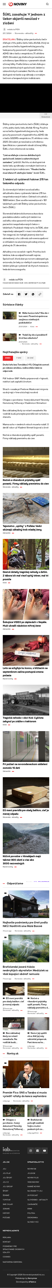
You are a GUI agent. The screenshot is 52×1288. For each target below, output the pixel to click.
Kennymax (32, 1278)
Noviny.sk (31, 1169)
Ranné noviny (33, 1187)
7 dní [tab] (18, 358)
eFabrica (32, 1282)
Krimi (29, 1209)
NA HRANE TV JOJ (34, 1191)
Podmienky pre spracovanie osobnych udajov (13, 1249)
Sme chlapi (8, 1204)
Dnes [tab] (8, 358)
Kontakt (7, 1242)
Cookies (6, 1257)
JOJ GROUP (8, 1187)
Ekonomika (32, 1218)
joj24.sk (31, 1173)
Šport (5, 1191)
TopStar (6, 1200)
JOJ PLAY (7, 1173)
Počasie (6, 1218)
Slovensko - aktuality (37, 1200)
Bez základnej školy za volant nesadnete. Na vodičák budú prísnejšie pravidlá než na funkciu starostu (26, 413)
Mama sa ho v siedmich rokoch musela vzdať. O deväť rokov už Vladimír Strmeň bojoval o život (26, 426)
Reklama (7, 1237)
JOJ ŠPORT (7, 1178)
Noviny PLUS (32, 1178)
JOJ (4, 1169)
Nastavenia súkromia (12, 1262)
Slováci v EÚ (32, 1222)
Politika (31, 1213)
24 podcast (32, 1195)
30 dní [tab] (30, 358)
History (6, 1213)
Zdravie (6, 1209)
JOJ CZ (6, 1182)
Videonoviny (33, 1182)
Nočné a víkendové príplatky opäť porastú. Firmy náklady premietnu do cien (23, 436)
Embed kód (46, 117)
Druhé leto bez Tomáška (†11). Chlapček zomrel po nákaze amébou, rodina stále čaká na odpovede (26, 368)
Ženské (6, 1195)
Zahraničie (32, 1204)
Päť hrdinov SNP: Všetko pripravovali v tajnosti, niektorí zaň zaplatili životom (25, 380)
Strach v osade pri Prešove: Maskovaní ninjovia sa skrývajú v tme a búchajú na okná (25, 391)
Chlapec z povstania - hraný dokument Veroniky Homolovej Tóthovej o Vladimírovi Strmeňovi (26, 401)
